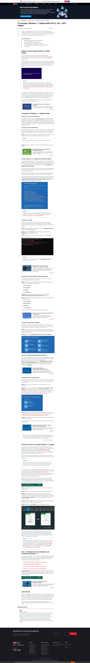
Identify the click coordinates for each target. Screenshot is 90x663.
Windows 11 (39, 57)
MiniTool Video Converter (32, 652)
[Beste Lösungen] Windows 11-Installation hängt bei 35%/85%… (35, 566)
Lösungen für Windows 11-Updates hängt (32, 41)
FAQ (65, 645)
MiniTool (34, 35)
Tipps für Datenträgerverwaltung (45, 644)
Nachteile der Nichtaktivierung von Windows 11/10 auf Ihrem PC (35, 562)
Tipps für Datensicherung (44, 646)
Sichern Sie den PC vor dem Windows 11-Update (33, 43)
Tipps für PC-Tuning (43, 647)
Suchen (73, 4)
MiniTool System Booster (32, 647)
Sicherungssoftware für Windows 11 (41, 470)
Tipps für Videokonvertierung (44, 652)
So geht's (67, 1)
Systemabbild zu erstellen (42, 449)
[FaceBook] (13, 650)
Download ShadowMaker (45, 12)
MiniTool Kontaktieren (67, 644)
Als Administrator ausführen (31, 229)
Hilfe (65, 646)
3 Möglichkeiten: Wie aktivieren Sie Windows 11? (32, 564)
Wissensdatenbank (43, 654)
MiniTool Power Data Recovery (33, 645)
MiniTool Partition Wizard (32, 644)
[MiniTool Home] (16, 3)
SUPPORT (55, 3)
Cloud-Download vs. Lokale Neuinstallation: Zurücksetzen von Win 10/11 (34, 415)
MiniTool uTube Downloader (32, 651)
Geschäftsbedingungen (48, 658)
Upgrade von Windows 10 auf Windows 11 (58, 644)
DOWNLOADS (43, 3)
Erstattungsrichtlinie (67, 647)
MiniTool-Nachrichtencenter (56, 645)
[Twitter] (15, 650)
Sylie (20, 28)
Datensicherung (23, 20)
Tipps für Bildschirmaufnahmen (45, 653)
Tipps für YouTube (43, 651)
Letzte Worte (26, 46)
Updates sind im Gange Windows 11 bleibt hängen (33, 40)
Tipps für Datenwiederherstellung (45, 645)
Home (19, 20)
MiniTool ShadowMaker (32, 646)
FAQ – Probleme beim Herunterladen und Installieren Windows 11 (36, 44)
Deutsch (50, 28)
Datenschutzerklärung (42, 658)
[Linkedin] (17, 650)
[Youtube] (19, 650)
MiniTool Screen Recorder (32, 653)
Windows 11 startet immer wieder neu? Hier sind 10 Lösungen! (35, 568)
